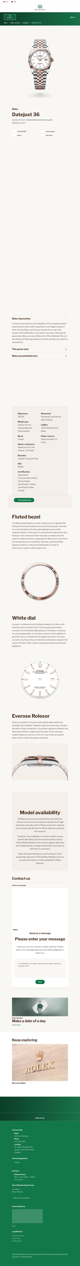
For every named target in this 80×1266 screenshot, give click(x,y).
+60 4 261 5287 (20, 1141)
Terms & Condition (18, 1235)
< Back (15, 930)
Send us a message (21, 1136)
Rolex (6, 23)
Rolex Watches (17, 1192)
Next (40, 982)
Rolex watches (15, 23)
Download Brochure (24, 500)
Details (16, 1162)
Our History (16, 1189)
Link (14, 1045)
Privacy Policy (16, 1238)
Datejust (25, 23)
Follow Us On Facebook (21, 1198)
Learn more (16, 1025)
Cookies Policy (16, 1241)
